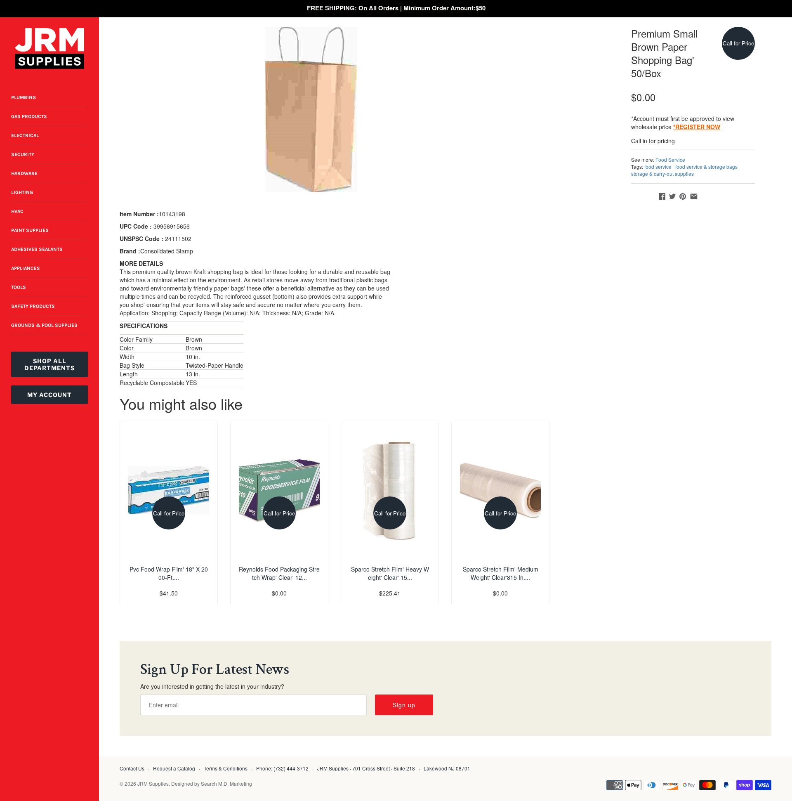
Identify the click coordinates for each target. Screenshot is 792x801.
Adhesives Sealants (37, 249)
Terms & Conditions (226, 768)
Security (22, 154)
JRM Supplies (153, 783)
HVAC (17, 211)
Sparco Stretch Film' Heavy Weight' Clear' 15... (390, 573)
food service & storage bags (706, 166)
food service (658, 166)
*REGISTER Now (696, 127)
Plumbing (23, 97)
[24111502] (311, 109)
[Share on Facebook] (662, 196)
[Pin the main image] (682, 196)
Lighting (22, 192)
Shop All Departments (49, 364)
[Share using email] (694, 196)
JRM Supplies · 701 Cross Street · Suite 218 (366, 768)
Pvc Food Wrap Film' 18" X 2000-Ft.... (169, 573)
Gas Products (29, 116)
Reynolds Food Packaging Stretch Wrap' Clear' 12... (279, 573)
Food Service (670, 159)
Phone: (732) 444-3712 (282, 768)
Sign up (404, 705)
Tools (18, 287)
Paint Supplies (30, 230)
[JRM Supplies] (49, 48)
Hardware (24, 173)
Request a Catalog (174, 768)
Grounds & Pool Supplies (44, 325)
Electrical (25, 135)
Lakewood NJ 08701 (447, 768)
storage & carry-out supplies (662, 173)
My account (49, 394)
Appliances (25, 268)
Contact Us (132, 768)
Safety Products (33, 306)
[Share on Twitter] (672, 196)
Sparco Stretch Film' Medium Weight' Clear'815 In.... (500, 573)
